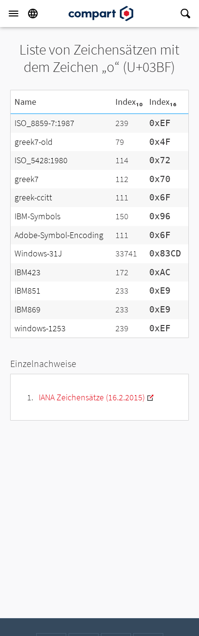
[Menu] (13, 13)
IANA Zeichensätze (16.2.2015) (92, 397)
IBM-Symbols (37, 216)
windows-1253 (40, 328)
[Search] (185, 13)
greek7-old (33, 141)
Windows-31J (38, 253)
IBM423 (27, 272)
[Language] (33, 13)
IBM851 (27, 290)
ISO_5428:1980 (41, 160)
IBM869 (27, 309)
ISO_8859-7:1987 (44, 122)
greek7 (26, 178)
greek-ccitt (33, 197)
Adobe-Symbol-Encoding (58, 234)
